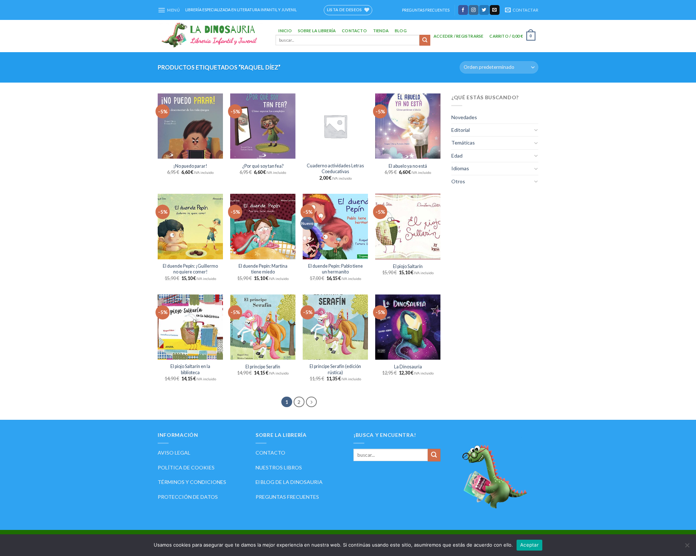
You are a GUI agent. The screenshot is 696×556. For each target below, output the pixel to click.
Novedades (464, 117)
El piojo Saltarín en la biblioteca (190, 369)
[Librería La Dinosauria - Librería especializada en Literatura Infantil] (211, 36)
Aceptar (529, 545)
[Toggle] (535, 130)
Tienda (381, 30)
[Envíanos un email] (495, 9)
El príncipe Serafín (262, 366)
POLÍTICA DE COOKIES (186, 467)
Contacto (354, 30)
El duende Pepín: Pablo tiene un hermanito (335, 269)
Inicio (284, 30)
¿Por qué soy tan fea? (262, 166)
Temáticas (463, 142)
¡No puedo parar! (190, 166)
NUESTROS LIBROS (279, 467)
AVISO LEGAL (174, 453)
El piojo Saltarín (408, 266)
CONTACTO (270, 453)
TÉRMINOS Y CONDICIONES (192, 482)
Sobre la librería (317, 30)
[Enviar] (424, 40)
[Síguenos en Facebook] (463, 9)
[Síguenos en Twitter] (484, 9)
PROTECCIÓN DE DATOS (188, 497)
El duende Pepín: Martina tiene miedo (263, 269)
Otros (458, 181)
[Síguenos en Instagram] (473, 9)
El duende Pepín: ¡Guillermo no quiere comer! (190, 269)
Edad (457, 155)
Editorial (460, 130)
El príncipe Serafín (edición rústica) (335, 369)
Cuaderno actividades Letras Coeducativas (335, 168)
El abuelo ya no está (408, 166)
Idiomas (460, 168)
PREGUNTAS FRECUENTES (426, 10)
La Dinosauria (408, 366)
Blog (401, 30)
